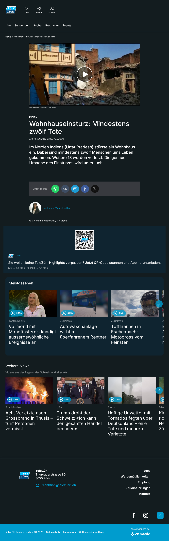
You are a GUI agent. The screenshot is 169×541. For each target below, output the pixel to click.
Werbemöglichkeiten (135, 476)
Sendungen (22, 25)
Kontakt (144, 493)
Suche (37, 25)
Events (67, 25)
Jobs (146, 470)
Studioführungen (138, 488)
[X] (95, 189)
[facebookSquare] (134, 515)
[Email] (75, 189)
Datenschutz (53, 532)
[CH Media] (140, 533)
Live (8, 25)
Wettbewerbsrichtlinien (92, 532)
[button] (65, 189)
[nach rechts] (159, 304)
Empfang (144, 482)
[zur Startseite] (11, 10)
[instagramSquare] (145, 515)
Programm (52, 25)
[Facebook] (85, 189)
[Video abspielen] (84, 74)
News (8, 36)
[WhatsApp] (55, 189)
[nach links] (10, 304)
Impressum (69, 532)
